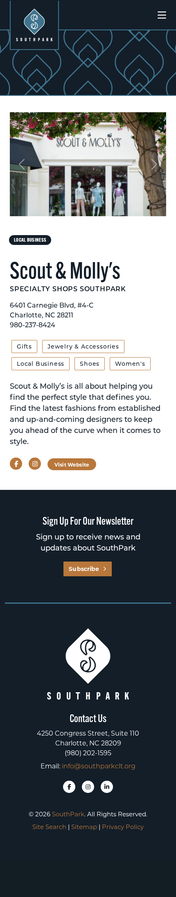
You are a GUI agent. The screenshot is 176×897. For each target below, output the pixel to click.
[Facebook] (69, 787)
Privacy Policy (123, 826)
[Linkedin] (107, 787)
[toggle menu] (162, 15)
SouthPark (68, 814)
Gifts (24, 346)
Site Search (49, 826)
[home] (34, 25)
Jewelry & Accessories (83, 346)
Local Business (40, 363)
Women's (130, 363)
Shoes (89, 363)
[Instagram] (88, 787)
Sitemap (84, 826)
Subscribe (84, 569)
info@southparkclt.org (98, 765)
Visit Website (71, 464)
